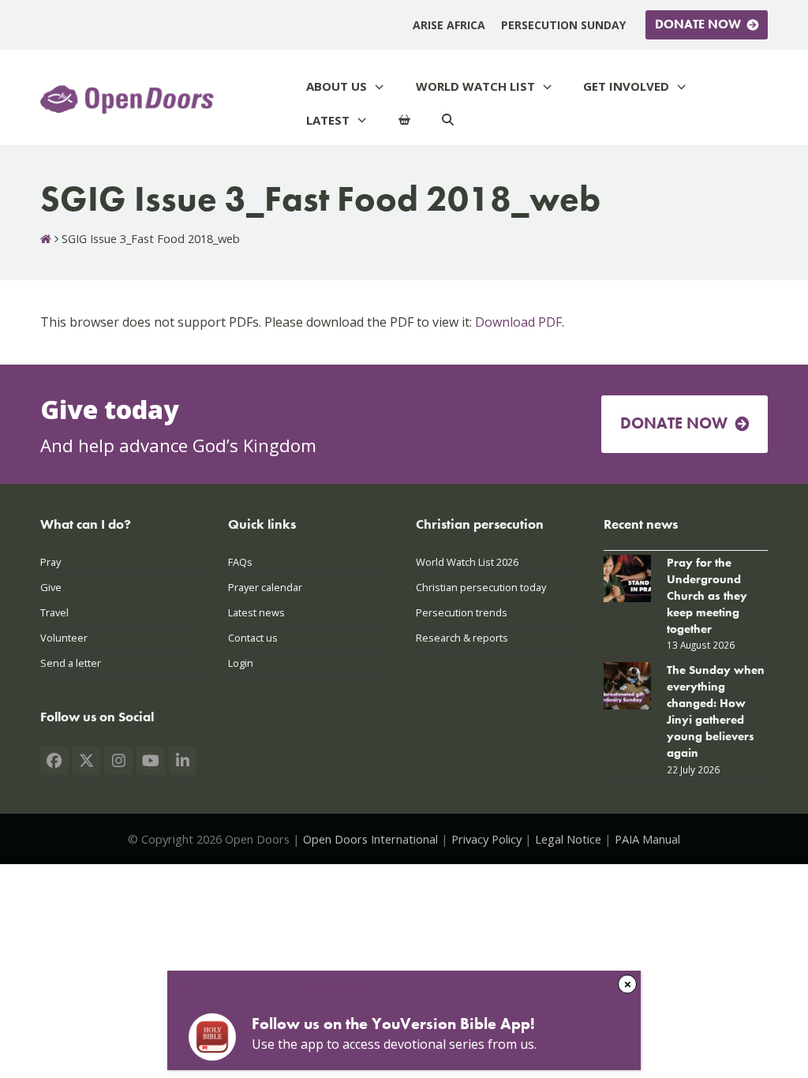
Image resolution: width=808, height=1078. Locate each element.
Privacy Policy (486, 839)
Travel (54, 612)
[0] (404, 120)
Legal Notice (568, 839)
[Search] (447, 120)
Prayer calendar (265, 587)
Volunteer (64, 638)
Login (240, 663)
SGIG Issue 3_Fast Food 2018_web (275, 989)
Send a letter (70, 663)
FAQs (240, 562)
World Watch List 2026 (467, 562)
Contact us (253, 638)
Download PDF (518, 322)
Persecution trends (461, 612)
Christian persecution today (481, 587)
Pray (50, 562)
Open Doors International (370, 839)
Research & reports (462, 638)
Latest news (256, 612)
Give (51, 587)
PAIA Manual (647, 839)
